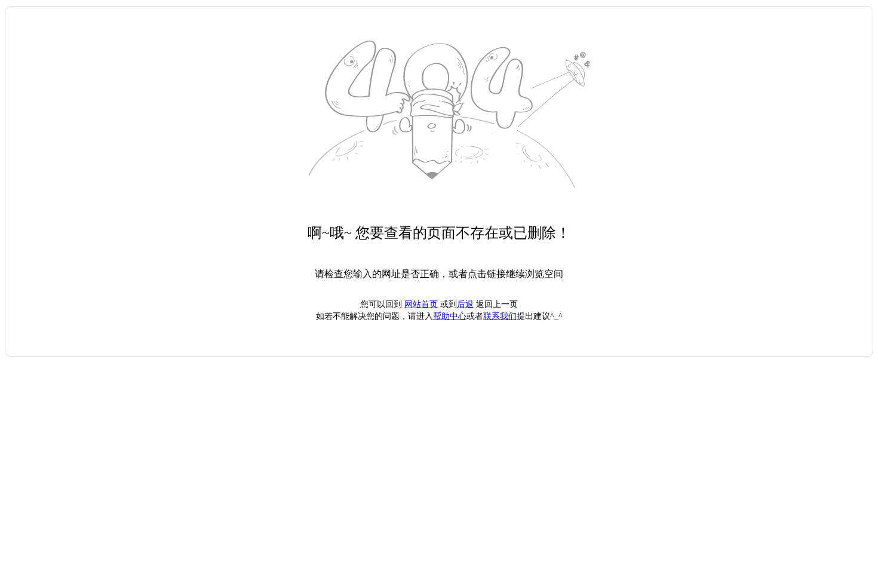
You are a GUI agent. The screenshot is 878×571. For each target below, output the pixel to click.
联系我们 (500, 316)
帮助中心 (449, 316)
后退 (465, 304)
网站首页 (421, 304)
